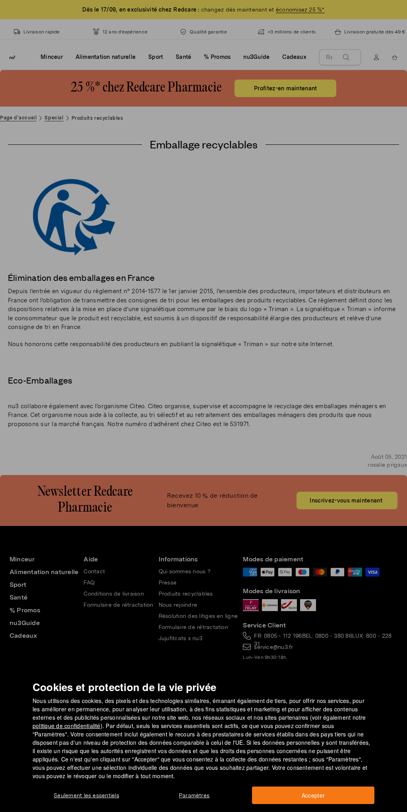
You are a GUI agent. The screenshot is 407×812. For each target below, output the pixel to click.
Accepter (313, 795)
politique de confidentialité (67, 726)
